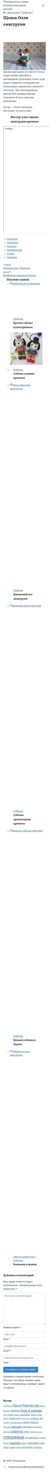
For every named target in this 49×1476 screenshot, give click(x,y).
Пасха (17, 1405)
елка (39, 1414)
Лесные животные (23, 1256)
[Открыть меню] (43, 5)
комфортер (26, 1419)
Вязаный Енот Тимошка (16, 266)
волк (5, 1415)
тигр (6, 1447)
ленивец (6, 1423)
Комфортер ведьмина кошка (19, 274)
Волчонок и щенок (25, 1264)
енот (5, 1418)
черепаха (37, 1447)
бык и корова (31, 1410)
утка (18, 1447)
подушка (42, 1438)
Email (7, 1350)
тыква (12, 1447)
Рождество (30, 1405)
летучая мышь (16, 1423)
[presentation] (26, 298)
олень (26, 1431)
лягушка (7, 1427)
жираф (12, 1418)
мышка (16, 1426)
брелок (15, 1410)
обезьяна (38, 1427)
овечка (6, 1432)
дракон (16, 1415)
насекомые (27, 1427)
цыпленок (27, 1447)
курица (35, 1418)
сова (41, 1443)
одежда (16, 1431)
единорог (25, 1414)
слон (23, 1443)
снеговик (33, 1443)
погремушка (31, 1437)
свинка (14, 1443)
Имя (6, 1339)
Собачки (18, 319)
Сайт (6, 1362)
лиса (26, 1422)
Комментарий (12, 1327)
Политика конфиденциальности (26, 1466)
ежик (33, 1414)
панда (33, 1432)
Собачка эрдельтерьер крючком (22, 819)
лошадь (34, 1422)
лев (41, 1418)
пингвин (39, 1432)
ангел (42, 1406)
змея (18, 1418)
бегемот (7, 1411)
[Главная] (4, 12)
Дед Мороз (7, 1406)
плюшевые (13, 1437)
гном (10, 1414)
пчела (6, 1443)
